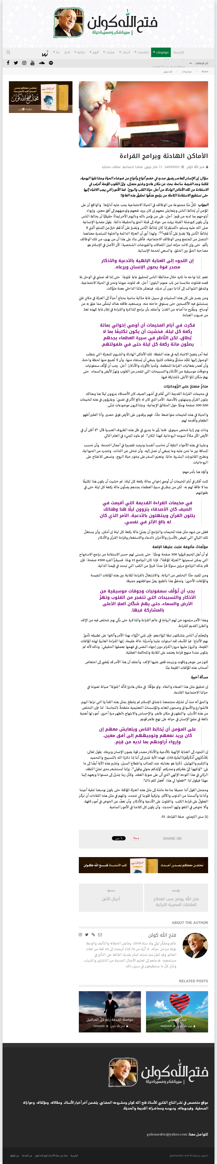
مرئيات (110, 52)
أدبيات (126, 52)
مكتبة (81, 52)
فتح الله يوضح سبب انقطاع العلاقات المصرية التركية (176, 902)
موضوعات (162, 52)
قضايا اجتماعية (132, 167)
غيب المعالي (177, 1019)
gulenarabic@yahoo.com (167, 1134)
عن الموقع (14, 1155)
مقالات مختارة (111, 167)
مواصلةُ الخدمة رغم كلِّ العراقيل (168, 63)
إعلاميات (143, 52)
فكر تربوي (151, 167)
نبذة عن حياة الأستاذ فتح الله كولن (51, 1155)
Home (205, 71)
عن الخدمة (27, 1155)
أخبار (67, 52)
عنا (58, 52)
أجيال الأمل (111, 899)
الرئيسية (178, 52)
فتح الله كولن (195, 167)
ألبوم (95, 52)
